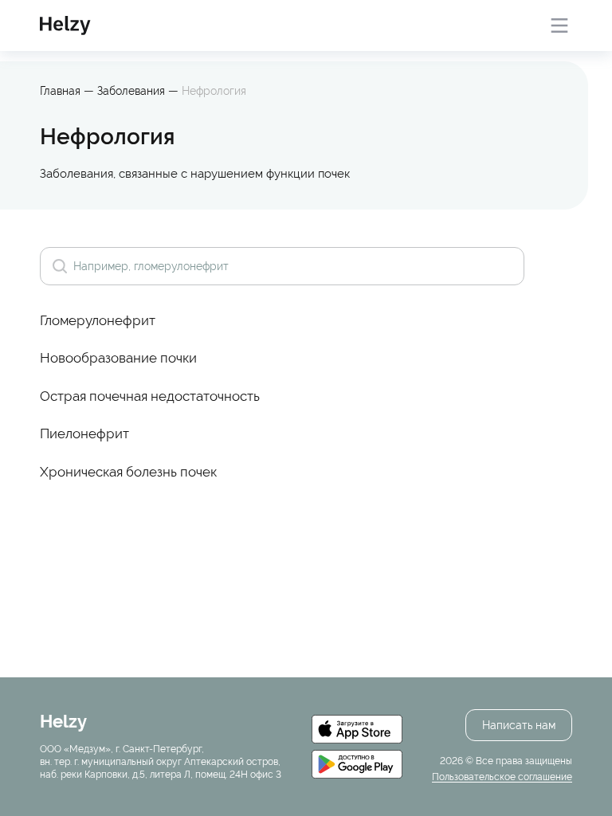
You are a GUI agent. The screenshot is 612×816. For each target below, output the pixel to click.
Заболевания (132, 90)
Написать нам (518, 725)
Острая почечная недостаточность (150, 396)
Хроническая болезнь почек (128, 472)
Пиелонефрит (84, 433)
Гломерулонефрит (97, 320)
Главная (60, 90)
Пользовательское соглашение (502, 777)
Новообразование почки (118, 358)
